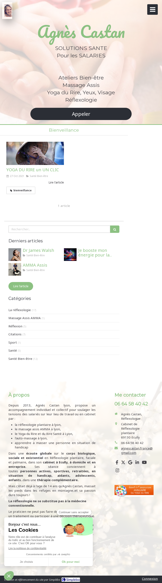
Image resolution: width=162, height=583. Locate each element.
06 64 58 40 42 (132, 443)
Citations (15, 334)
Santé (12, 350)
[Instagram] (117, 471)
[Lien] (134, 491)
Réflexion (15, 326)
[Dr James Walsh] (14, 254)
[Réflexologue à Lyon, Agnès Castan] (8, 10)
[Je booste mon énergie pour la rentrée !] (70, 254)
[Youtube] (144, 463)
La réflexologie (19, 310)
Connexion (150, 578)
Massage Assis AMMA (24, 318)
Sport (12, 342)
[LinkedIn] (137, 463)
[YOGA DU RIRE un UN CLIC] (35, 153)
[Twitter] (123, 463)
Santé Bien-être (20, 358)
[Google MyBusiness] (130, 463)
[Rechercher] (114, 229)
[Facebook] (117, 463)
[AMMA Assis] (14, 269)
